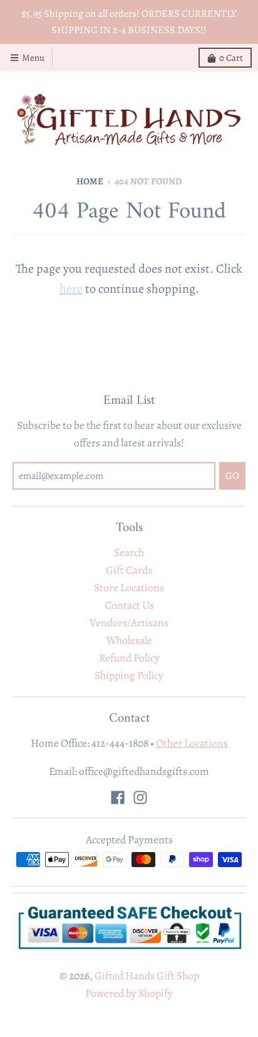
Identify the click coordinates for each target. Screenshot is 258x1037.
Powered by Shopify (129, 993)
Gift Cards (129, 569)
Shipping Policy (129, 675)
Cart (231, 57)
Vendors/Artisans (129, 622)
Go (232, 476)
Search (129, 552)
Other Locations (192, 742)
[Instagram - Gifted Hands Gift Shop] (140, 797)
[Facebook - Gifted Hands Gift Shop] (117, 797)
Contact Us (129, 605)
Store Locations (129, 587)
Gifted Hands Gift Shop (147, 975)
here (71, 288)
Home (89, 181)
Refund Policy (129, 657)
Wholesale (129, 640)
